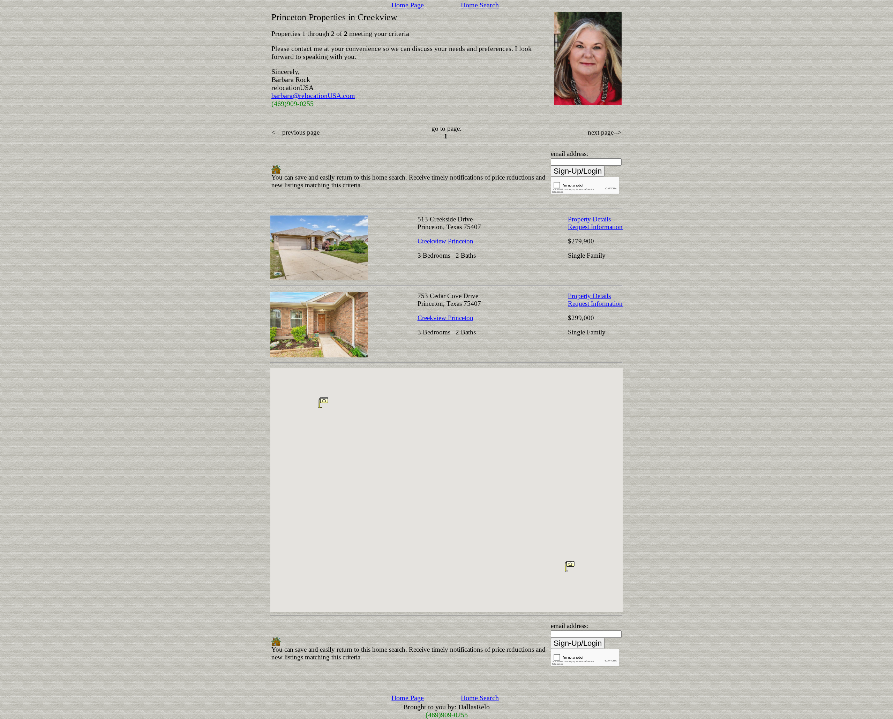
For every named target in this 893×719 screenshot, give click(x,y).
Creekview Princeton (445, 241)
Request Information (595, 226)
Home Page (407, 5)
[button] (569, 566)
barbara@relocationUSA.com (313, 95)
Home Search (480, 5)
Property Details (589, 219)
